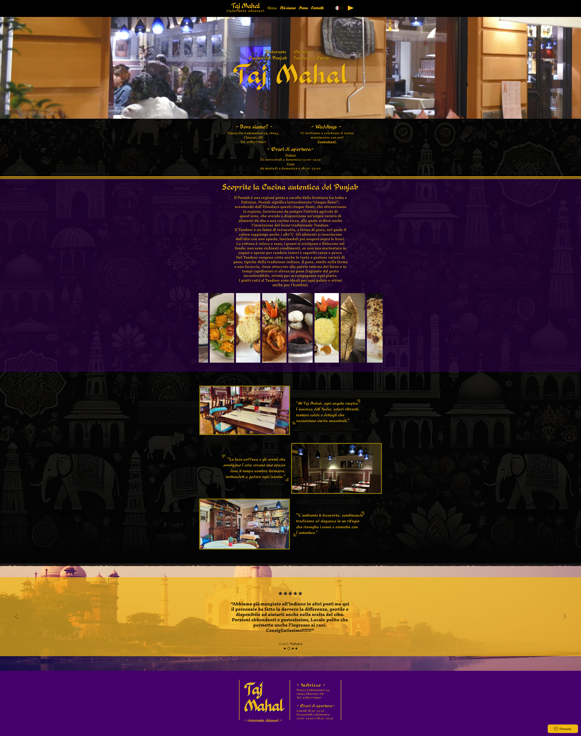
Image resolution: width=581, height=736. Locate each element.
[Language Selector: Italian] (339, 8)
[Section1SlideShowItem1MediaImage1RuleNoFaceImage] (285, 648)
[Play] (351, 8)
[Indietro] (16, 616)
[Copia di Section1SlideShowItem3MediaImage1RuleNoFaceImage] (295, 648)
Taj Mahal (245, 6)
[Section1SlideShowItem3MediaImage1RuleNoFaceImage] (292, 648)
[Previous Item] (204, 328)
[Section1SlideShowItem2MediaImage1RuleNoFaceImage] (288, 648)
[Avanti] (564, 616)
